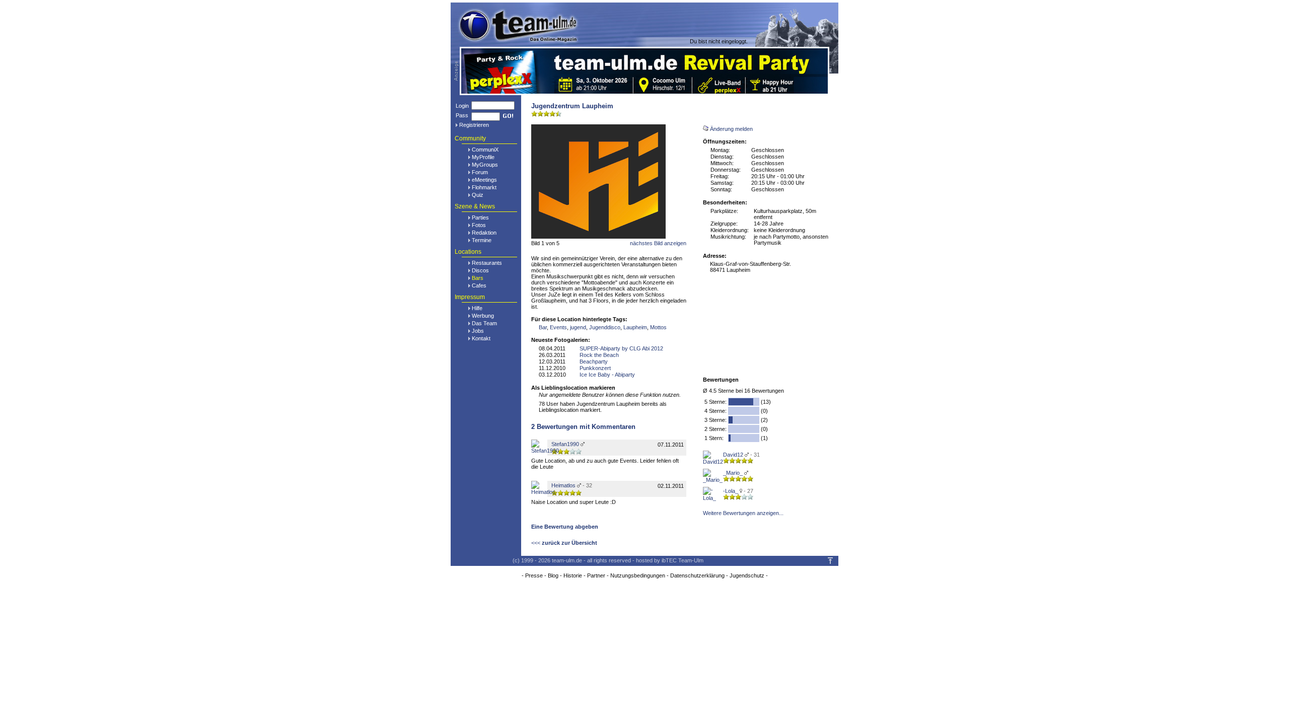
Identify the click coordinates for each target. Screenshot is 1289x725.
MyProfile (483, 157)
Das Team (484, 323)
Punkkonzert (595, 368)
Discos (480, 270)
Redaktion (484, 233)
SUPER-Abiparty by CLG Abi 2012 (621, 348)
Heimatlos (563, 485)
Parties (480, 217)
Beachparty (594, 361)
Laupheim (635, 327)
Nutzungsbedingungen (637, 575)
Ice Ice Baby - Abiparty (607, 375)
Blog (553, 575)
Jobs (478, 331)
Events (558, 327)
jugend (578, 327)
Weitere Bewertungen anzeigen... (743, 513)
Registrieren (474, 125)
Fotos (479, 225)
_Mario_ (733, 473)
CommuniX (485, 150)
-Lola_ (730, 491)
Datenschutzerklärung (697, 575)
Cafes (479, 285)
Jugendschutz (747, 575)
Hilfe (477, 308)
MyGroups (485, 165)
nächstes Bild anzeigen (658, 243)
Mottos (658, 327)
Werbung (483, 316)
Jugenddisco (604, 327)
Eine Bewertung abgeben (564, 527)
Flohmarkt (484, 187)
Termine (481, 240)
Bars (477, 278)
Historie (572, 575)
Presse (534, 575)
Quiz (477, 195)
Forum (480, 172)
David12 (733, 455)
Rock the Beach (599, 355)
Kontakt (481, 338)
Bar (543, 327)
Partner (596, 575)
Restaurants (487, 263)
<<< (564, 543)
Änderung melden (731, 129)
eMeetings (484, 180)
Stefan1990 (565, 444)
